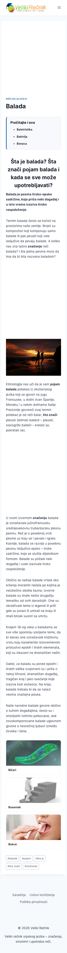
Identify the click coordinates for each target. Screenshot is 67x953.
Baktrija (22, 136)
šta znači (14, 866)
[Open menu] (59, 7)
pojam (26, 858)
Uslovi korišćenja (42, 895)
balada (12, 858)
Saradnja (19, 895)
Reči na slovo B (16, 98)
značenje (31, 866)
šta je (40, 858)
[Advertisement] (33, 61)
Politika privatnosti (33, 902)
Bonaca (22, 143)
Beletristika (24, 129)
